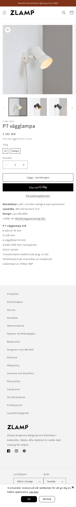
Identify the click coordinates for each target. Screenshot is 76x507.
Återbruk (12, 357)
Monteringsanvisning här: (30, 218)
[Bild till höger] (72, 108)
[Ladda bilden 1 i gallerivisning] (18, 107)
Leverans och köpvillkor (20, 373)
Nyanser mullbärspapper (21, 333)
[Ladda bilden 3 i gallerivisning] (58, 107)
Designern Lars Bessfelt (20, 349)
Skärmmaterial (15, 325)
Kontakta (12, 317)
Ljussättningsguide (18, 413)
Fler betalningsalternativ (38, 195)
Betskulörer (14, 341)
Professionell (14, 405)
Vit (5, 150)
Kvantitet (7, 157)
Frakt (14, 139)
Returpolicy (13, 381)
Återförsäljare (15, 301)
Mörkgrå (15, 150)
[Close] (73, 487)
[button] (4, 13)
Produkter (13, 293)
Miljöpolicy (13, 365)
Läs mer (33, 491)
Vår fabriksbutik (16, 397)
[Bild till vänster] (4, 108)
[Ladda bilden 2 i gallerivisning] (38, 107)
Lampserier (13, 389)
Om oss (11, 309)
